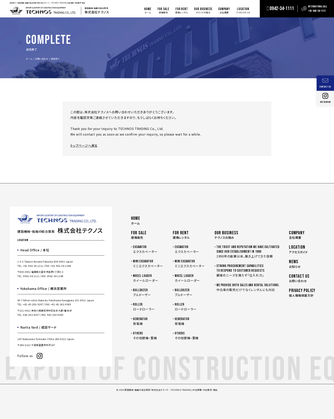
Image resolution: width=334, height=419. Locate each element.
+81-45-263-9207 (33, 304)
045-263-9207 (31, 314)
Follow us (25, 355)
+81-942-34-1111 (33, 265)
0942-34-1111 (31, 276)
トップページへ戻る (83, 145)
